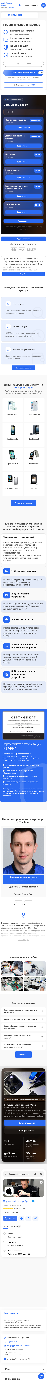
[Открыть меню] (43, 5)
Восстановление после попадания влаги (16, 187)
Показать (23, 1054)
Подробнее (23, 274)
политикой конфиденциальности (27, 78)
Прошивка (10, 154)
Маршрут (12, 1218)
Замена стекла (12, 204)
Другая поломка (23, 239)
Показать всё (23, 221)
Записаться (22, 127)
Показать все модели (23, 503)
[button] (18, 903)
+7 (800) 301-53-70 (30, 5)
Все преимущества (23, 368)
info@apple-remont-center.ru (18, 1346)
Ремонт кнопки (12, 170)
